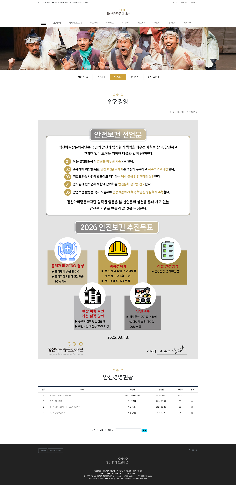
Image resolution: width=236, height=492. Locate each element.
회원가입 (184, 3)
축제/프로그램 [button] (75, 23)
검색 (144, 430)
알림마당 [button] (126, 23)
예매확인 (194, 3)
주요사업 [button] (94, 23)
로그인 (175, 3)
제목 (93, 430)
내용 (101, 430)
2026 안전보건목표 (57, 413)
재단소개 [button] (172, 23)
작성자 (110, 430)
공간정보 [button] (110, 23)
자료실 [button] (157, 23)
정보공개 (180, 112)
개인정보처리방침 (55, 450)
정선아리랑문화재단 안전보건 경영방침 (65, 407)
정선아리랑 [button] (188, 23)
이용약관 (43, 450)
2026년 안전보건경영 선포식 (61, 395)
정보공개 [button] (142, 23)
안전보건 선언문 (56, 401)
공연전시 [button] (57, 23)
